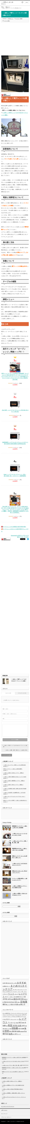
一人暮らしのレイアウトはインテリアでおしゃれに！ (14, 796)
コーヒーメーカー (18, 1014)
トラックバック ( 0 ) (22, 693)
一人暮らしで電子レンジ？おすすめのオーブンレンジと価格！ (18, 680)
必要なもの (7, 1028)
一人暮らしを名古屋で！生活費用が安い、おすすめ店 (14, 792)
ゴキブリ (24, 1014)
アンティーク (13, 1013)
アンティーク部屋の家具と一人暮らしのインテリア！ (19, 879)
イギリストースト (20, 1013)
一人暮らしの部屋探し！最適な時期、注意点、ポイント (13, 1093)
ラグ (18, 1019)
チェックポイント (8, 991)
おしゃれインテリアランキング (7, 1106)
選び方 (13, 1004)
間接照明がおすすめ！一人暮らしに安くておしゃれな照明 (19, 849)
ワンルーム (11, 1022)
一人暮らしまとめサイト (11, 1121)
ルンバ (17, 994)
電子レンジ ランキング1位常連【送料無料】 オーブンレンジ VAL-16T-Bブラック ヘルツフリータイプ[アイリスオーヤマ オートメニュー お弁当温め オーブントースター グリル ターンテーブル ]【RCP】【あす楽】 (15, 376)
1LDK (4, 983)
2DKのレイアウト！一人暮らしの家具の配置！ (12, 768)
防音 (14, 1034)
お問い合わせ (4, 1110)
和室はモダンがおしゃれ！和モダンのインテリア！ (19, 871)
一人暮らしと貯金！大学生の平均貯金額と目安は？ (12, 1089)
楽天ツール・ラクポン (23, 537)
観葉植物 (22, 1031)
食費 (19, 1004)
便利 (23, 1022)
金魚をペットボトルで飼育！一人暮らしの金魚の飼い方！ (15, 800)
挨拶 (10, 1028)
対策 (22, 999)
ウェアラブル (9, 1014)
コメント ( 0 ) (8, 693)
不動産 (17, 1022)
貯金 (25, 1031)
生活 (10, 1002)
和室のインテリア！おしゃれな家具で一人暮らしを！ (19, 856)
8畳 (8, 983)
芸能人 (18, 1002)
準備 (5, 1002)
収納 (7, 1025)
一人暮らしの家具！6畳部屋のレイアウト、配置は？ (14, 780)
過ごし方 (8, 1004)
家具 (15, 999)
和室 (10, 1025)
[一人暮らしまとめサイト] (7, 3)
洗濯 (19, 1028)
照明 (8, 1002)
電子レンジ (8, 6)
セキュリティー (20, 989)
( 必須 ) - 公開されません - (10, 713)
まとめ (14, 985)
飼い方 (22, 1004)
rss (22, 2)
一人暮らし (11, 996)
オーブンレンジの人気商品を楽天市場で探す (14, 526)
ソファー (5, 1016)
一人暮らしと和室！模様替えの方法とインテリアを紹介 (14, 776)
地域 (25, 996)
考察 (15, 1002)
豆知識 (21, 18)
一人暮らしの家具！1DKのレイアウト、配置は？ (13, 784)
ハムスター (6, 1019)
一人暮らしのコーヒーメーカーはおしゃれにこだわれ (19, 834)
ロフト (7, 996)
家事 (12, 999)
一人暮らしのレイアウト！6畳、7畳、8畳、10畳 (19, 841)
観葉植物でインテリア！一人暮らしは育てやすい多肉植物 (19, 826)
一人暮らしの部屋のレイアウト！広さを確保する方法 (19, 886)
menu (27, 2)
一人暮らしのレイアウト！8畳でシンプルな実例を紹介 (14, 764)
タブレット (10, 1016)
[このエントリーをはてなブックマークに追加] (28, 539)
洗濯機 (22, 1028)
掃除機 (15, 1028)
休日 (15, 996)
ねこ (9, 1013)
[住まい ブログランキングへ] (5, 95)
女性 (9, 999)
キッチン (17, 18)
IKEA (10, 983)
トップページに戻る (6, 755)
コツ (13, 1014)
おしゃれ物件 (5, 1013)
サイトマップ (4, 1113)
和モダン (21, 996)
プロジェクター (13, 1019)
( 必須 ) (5, 708)
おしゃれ (14, 983)
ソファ (25, 989)
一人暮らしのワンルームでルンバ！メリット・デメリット (14, 1097)
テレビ (24, 1016)
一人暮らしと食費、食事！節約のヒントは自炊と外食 (16, 750)
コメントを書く (7, 20)
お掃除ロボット (6, 986)
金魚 (11, 1034)
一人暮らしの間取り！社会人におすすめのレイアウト (19, 894)
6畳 (6, 983)
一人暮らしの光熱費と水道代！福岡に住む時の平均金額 (14, 788)
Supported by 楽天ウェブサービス (20, 535)
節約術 (14, 1031)
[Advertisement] (15, 39)
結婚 (18, 1031)
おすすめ (21, 982)
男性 (10, 1031)
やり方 (21, 986)
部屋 (16, 1004)
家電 (18, 999)
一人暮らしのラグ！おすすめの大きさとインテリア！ (19, 864)
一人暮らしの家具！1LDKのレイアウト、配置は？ (13, 772)
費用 (4, 1004)
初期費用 (17, 996)
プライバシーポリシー (6, 1117)
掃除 (25, 999)
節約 (13, 1002)
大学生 (5, 999)
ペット (11, 994)
